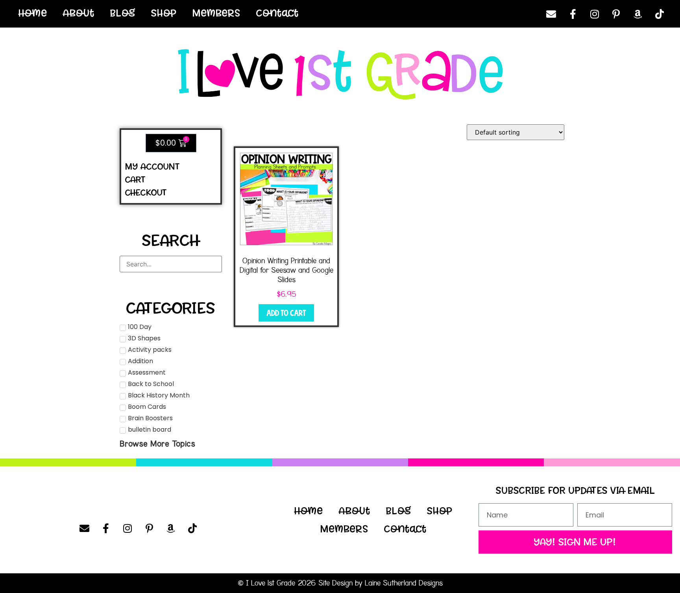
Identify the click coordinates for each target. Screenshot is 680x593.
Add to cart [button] (286, 313)
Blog (122, 13)
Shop (164, 13)
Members (216, 13)
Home (32, 13)
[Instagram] (594, 14)
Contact (277, 13)
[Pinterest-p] (616, 14)
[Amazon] (638, 14)
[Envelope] (551, 14)
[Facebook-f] (573, 14)
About (78, 13)
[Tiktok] (659, 14)
